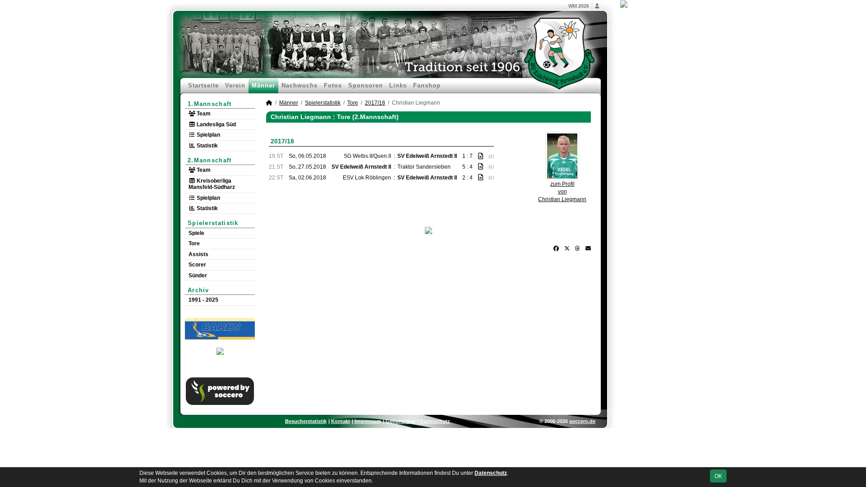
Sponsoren (365, 85)
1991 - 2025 (203, 300)
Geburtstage (400, 421)
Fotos (333, 85)
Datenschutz (435, 421)
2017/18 (375, 103)
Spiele (196, 233)
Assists (198, 254)
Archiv (198, 290)
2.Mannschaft (210, 160)
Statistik (206, 145)
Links (398, 85)
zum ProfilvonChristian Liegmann (562, 191)
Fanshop (427, 85)
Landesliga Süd (215, 124)
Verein (235, 85)
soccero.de (582, 421)
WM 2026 (578, 6)
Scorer (197, 265)
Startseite (203, 85)
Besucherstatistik (306, 421)
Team (203, 113)
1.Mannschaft (210, 104)
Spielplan (207, 135)
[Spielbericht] (480, 156)
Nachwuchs (299, 85)
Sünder (198, 275)
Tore (194, 243)
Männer (263, 85)
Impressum (368, 421)
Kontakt (340, 421)
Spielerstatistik (213, 223)
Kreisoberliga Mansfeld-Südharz (212, 184)
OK (718, 476)
